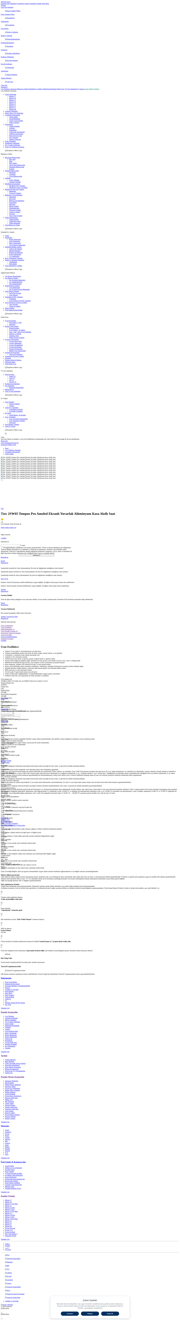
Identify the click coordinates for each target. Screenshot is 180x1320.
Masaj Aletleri (9, 308)
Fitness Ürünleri (14, 404)
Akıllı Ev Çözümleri (11, 408)
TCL (6, 1152)
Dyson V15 (9, 1230)
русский (8, 1250)
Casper (7, 1137)
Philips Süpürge (10, 1092)
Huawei (7, 1139)
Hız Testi (8, 1004)
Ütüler (7, 236)
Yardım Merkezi (10, 1060)
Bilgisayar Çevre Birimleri (13, 195)
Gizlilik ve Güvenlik (11, 989)
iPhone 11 (12, 107)
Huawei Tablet (10, 1113)
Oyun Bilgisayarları (15, 176)
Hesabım (10, 7)
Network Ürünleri (15, 193)
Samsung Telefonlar (11, 1081)
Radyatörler (13, 264)
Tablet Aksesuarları (11, 217)
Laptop (7, 1029)
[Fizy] (90, 1255)
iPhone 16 (12, 98)
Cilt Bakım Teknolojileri (13, 276)
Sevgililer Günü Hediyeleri (14, 1175)
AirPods (12, 128)
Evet (6, 579)
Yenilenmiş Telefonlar (12, 143)
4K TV (11, 380)
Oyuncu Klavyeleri (15, 341)
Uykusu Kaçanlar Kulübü (13, 1173)
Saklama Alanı (14, 336)
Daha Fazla (4, 698)
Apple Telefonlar (10, 94)
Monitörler (12, 197)
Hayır (3, 579)
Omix (7, 1145)
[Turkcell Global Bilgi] (90, 1287)
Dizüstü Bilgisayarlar (12, 171)
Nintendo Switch (10, 1236)
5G (6, 1001)
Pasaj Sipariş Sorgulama (13, 1067)
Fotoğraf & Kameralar (12, 352)
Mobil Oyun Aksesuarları (17, 351)
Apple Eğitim (9, 1166)
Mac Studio (13, 163)
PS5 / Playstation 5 (11, 1234)
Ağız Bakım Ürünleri (12, 291)
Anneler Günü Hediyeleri (13, 1185)
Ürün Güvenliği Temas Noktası (15, 1063)
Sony (6, 1154)
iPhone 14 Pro (9, 1217)
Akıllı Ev (8, 999)
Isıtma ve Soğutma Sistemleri (14, 260)
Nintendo (12, 324)
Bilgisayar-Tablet (22, 89)
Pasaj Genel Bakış (11, 982)
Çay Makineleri (14, 256)
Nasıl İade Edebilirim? (12, 1065)
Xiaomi (7, 1151)
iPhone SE (12, 109)
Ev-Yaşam (80, 89)
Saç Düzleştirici (10, 1046)
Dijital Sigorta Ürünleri (16, 337)
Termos (11, 406)
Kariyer (7, 988)
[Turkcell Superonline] (90, 1259)
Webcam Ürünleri (15, 210)
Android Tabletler (15, 182)
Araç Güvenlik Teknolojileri (18, 419)
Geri (2, 538)
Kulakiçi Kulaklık (11, 1044)
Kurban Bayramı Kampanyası (15, 1179)
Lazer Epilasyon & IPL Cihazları (20, 301)
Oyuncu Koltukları (15, 347)
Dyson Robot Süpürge (12, 1115)
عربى (7, 1248)
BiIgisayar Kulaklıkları (16, 201)
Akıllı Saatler (13, 117)
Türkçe (7, 1244)
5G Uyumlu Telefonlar (12, 145)
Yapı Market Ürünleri (12, 424)
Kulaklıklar (13, 130)
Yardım (39, 3)
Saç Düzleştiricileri (15, 284)
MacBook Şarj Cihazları (17, 186)
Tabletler (8, 178)
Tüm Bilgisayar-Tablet (12, 225)
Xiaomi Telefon (10, 1105)
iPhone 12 (12, 106)
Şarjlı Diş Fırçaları (15, 293)
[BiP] (90, 1266)
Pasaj (6, 448)
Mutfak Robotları (15, 251)
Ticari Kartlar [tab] (5, 762)
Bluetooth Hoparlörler (16, 387)
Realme (7, 1149)
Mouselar (12, 204)
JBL (6, 1141)
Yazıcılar (12, 214)
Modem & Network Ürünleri (14, 189)
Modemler (12, 191)
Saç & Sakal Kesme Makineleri (19, 289)
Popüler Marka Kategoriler (12, 1077)
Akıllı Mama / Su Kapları (17, 415)
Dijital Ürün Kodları (11, 326)
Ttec (2, 508)
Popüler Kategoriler (9, 1012)
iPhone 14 (12, 102)
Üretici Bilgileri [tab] (6, 822)
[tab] (7, 625)
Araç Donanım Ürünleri (17, 421)
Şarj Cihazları (13, 137)
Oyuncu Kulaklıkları (16, 345)
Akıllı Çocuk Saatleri (16, 121)
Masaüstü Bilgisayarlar (12, 157)
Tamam (3, 589)
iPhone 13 (12, 104)
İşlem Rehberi (9, 1061)
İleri (5, 538)
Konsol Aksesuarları (15, 349)
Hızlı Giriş (4, 441)
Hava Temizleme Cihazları (13, 258)
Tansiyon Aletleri (14, 306)
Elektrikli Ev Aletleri (35, 89)
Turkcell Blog (9, 997)
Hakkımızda (6, 978)
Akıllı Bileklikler (14, 119)
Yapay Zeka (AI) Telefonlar (14, 113)
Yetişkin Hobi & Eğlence (13, 360)
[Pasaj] (3, 5)
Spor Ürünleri (9, 402)
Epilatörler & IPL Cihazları (14, 297)
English (7, 1246)
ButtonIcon (4, 557)
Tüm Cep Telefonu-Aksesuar (14, 147)
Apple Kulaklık (10, 1094)
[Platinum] (90, 1262)
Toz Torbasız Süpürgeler (17, 245)
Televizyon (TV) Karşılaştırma (15, 1071)
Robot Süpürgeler (15, 239)
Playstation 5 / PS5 (15, 322)
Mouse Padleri (14, 206)
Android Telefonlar (11, 111)
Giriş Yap (4, 7)
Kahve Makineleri (15, 254)
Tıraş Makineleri (14, 287)
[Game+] (90, 1283)
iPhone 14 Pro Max (11, 1219)
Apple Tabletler (14, 180)
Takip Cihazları (14, 122)
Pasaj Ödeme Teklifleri (12, 1183)
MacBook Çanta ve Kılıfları (18, 187)
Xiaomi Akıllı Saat (11, 1107)
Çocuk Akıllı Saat (11, 1042)
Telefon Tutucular (15, 139)
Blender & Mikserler (16, 252)
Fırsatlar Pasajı (10, 1170)
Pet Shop (8, 413)
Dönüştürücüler (14, 208)
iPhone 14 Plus (10, 1215)
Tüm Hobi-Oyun (10, 364)
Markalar (13, 3)
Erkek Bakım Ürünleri (12, 286)
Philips (7, 1147)
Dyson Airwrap (10, 1228)
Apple (7, 1130)
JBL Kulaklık (9, 1083)
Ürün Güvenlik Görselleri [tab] (9, 823)
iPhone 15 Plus (10, 1208)
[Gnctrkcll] (90, 1280)
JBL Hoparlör (9, 1101)
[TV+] (90, 1269)
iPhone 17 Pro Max (11, 1204)
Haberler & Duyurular (12, 984)
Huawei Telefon (10, 1116)
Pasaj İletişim (9, 991)
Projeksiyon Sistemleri (12, 384)
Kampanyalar (5, 3)
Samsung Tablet (10, 1086)
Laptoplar (12, 174)
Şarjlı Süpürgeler (14, 241)
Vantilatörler (13, 262)
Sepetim (4, 87)
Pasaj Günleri (9, 1171)
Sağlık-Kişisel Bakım (49, 89)
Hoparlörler (13, 202)
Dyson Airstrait (10, 1232)
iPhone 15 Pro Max (11, 1211)
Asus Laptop (9, 1111)
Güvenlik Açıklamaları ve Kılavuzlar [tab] (13, 825)
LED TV (12, 378)
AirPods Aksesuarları (16, 134)
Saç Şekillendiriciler (15, 282)
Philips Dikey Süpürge (12, 1090)
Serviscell (12, 423)
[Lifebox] (90, 1273)
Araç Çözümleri (10, 417)
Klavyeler (12, 199)
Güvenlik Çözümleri (16, 411)
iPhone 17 (12, 96)
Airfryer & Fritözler (15, 249)
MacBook (12, 172)
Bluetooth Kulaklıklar (12, 1026)
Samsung (8, 1132)
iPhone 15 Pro (9, 1209)
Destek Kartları (14, 328)
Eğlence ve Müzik (15, 334)
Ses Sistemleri (9, 386)
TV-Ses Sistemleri (71, 89)
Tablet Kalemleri (14, 223)
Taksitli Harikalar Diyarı (13, 1188)
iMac (10, 161)
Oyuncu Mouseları (15, 343)
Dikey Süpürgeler (15, 243)
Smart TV (12, 376)
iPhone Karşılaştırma (12, 1069)
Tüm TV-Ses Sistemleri (12, 391)
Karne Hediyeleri (10, 1177)
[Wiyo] (90, 1290)
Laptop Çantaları (14, 212)
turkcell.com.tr (5, 2)
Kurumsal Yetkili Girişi (8, 445)
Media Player (9, 389)
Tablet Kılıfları (14, 219)
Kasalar (11, 169)
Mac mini (12, 159)
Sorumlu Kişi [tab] (5, 820)
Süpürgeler (8, 237)
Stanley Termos (10, 1118)
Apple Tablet (9, 1103)
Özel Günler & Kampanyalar (13, 1162)
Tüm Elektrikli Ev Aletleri (13, 266)
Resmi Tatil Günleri (11, 1181)
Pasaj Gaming (9, 995)
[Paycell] (90, 1276)
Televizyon (8, 1039)
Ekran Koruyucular (15, 136)
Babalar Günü (9, 1186)
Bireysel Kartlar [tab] (6, 760)
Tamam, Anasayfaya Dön (9, 616)
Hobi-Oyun (60, 89)
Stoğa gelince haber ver (8, 527)
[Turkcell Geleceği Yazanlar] (90, 1294)
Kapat (3, 561)
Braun (7, 1136)
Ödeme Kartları (10, 362)
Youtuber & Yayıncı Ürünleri (14, 356)
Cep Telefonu (9, 1016)
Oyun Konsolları (10, 321)
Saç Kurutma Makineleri (17, 280)
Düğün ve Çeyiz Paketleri (13, 1168)
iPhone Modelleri (10, 1020)
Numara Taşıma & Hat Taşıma (15, 1003)
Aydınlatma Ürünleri (16, 409)
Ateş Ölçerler (13, 304)
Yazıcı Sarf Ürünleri (15, 216)
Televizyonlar (9, 374)
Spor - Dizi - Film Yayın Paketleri (20, 332)
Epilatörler (12, 299)
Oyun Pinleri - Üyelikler (17, 330)
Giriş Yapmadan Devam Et (9, 443)
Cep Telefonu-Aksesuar (8, 89)
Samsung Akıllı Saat (11, 1109)
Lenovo (7, 1143)
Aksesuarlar (9, 124)
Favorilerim (20, 3)
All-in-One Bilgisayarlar (17, 165)
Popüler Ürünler (8, 1196)
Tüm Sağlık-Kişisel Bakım (13, 310)
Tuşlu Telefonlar (10, 141)
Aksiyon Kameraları (15, 354)
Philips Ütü (8, 1100)
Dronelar (8, 358)
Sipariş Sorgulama (30, 3)
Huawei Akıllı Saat (11, 1098)
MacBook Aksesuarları (12, 184)
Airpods (7, 1048)
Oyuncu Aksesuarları (12, 339)
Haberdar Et (36, 555)
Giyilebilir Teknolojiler (12, 115)
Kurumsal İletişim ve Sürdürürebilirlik (17, 986)
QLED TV (12, 382)
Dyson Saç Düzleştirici (12, 1088)
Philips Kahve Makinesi (13, 1085)
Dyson (7, 1134)
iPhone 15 (12, 100)
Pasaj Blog (45, 3)
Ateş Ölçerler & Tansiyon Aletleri (16, 302)
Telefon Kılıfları (14, 126)
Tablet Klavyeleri (15, 221)
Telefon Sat (8, 1073)
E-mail (23, 545)
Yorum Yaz (4, 709)
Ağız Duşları (13, 295)
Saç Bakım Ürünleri (11, 278)
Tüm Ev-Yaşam (10, 426)
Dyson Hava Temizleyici (13, 1096)
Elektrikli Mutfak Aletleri (13, 247)
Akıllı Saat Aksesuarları (17, 132)
